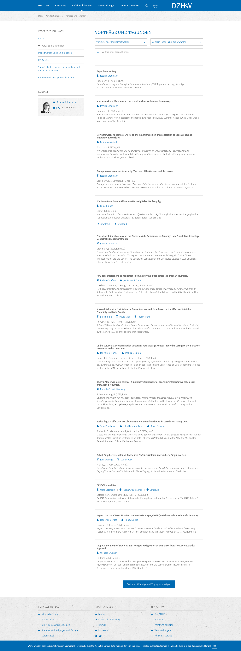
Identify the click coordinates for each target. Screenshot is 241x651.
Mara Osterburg (107, 490)
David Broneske (158, 426)
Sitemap (102, 625)
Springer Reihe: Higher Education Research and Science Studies (59, 69)
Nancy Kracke (131, 520)
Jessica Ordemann (109, 76)
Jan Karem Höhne (132, 280)
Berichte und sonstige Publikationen (56, 77)
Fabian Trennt (144, 317)
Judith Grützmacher (132, 490)
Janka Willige (106, 459)
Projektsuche (48, 619)
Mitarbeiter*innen (50, 614)
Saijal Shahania (108, 426)
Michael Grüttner (108, 553)
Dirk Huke (154, 490)
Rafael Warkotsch (108, 142)
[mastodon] (102, 636)
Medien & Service (163, 635)
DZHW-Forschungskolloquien (56, 625)
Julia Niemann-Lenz (133, 426)
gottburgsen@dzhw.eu (54, 108)
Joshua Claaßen (108, 280)
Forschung (60, 5)
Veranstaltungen (106, 5)
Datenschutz (48, 635)
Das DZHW (43, 5)
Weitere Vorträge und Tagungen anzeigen (148, 584)
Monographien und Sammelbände (55, 53)
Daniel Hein (106, 317)
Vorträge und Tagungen (53, 45)
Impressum (103, 630)
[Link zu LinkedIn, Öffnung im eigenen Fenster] (96, 636)
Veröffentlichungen (82, 5)
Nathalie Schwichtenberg (112, 389)
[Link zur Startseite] (182, 5)
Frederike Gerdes (108, 520)
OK (214, 646)
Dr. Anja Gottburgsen (66, 102)
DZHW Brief (43, 60)
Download (105, 224)
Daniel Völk (126, 459)
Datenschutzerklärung (201, 646)
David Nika (124, 317)
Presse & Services (130, 5)
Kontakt (102, 614)
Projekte (159, 619)
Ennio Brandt (106, 206)
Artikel (41, 38)
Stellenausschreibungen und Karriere (60, 630)
